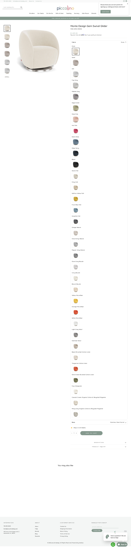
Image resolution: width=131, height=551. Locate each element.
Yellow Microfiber (75, 300)
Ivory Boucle (75, 278)
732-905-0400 (7, 1)
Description (99, 442)
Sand (75, 62)
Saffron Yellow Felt (75, 198)
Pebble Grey (75, 96)
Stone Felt (75, 176)
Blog (36, 533)
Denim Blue (75, 142)
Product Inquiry (99, 446)
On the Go (49, 13)
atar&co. (81, 542)
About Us (31, 1)
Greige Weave (75, 232)
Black (75, 164)
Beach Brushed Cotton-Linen (75, 357)
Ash (75, 74)
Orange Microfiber (75, 312)
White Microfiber (75, 323)
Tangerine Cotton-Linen (75, 368)
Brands (94, 13)
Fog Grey (75, 85)
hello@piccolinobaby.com (20, 1)
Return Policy (64, 531)
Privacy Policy (64, 536)
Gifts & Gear (60, 13)
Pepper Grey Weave (75, 255)
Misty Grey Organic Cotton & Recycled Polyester (75, 414)
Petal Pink (75, 119)
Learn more (105, 12)
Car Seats (40, 13)
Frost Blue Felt (75, 210)
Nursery (76, 13)
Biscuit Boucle (75, 289)
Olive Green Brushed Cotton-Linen (75, 380)
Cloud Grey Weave (75, 244)
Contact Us (39, 1)
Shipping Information (66, 528)
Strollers (32, 13)
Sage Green (75, 108)
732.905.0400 (7, 526)
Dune (75, 51)
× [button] (127, 4)
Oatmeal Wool (75, 346)
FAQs (36, 528)
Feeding (68, 13)
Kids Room (85, 13)
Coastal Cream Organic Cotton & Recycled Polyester (75, 402)
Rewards (37, 536)
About (36, 526)
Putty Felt (75, 187)
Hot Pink (75, 130)
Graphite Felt (75, 221)
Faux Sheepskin (75, 391)
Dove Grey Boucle (75, 266)
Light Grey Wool (75, 334)
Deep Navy (75, 153)
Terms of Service (65, 533)
